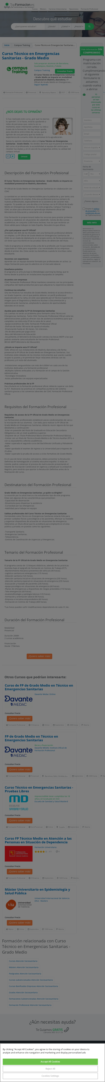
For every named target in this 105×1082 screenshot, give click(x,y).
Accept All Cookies (50, 1061)
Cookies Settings (50, 1075)
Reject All (50, 1068)
